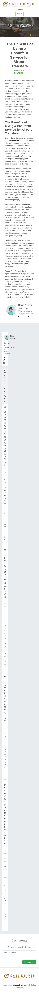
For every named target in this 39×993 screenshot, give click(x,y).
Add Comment (29, 962)
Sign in (19, 13)
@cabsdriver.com (20, 985)
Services (18, 73)
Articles (19, 9)
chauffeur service (12, 140)
